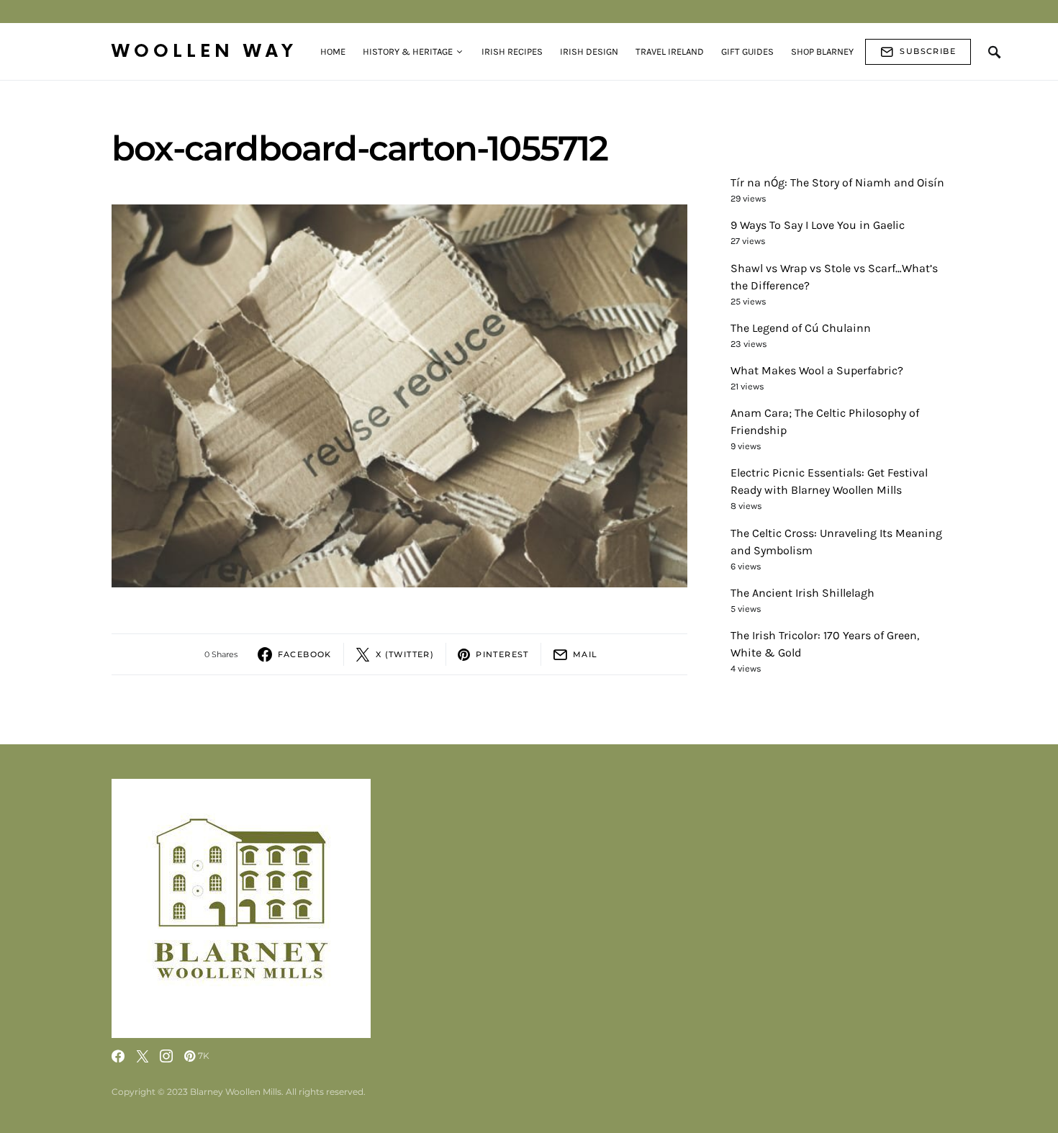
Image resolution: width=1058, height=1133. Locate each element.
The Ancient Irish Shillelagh (802, 593)
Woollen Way (204, 51)
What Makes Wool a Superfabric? (817, 370)
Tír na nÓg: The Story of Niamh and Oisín (837, 182)
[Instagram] (166, 1056)
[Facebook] (118, 1056)
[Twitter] (142, 1056)
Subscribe (928, 51)
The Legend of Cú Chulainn (801, 328)
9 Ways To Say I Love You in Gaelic (818, 225)
